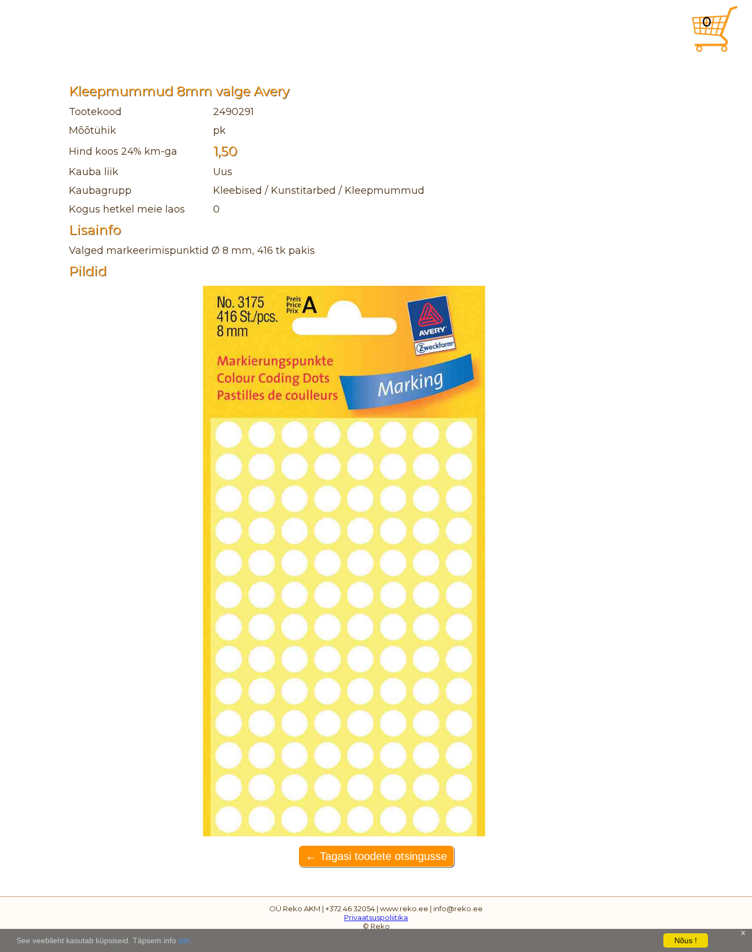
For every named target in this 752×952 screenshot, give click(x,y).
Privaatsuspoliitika (376, 917)
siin (184, 940)
